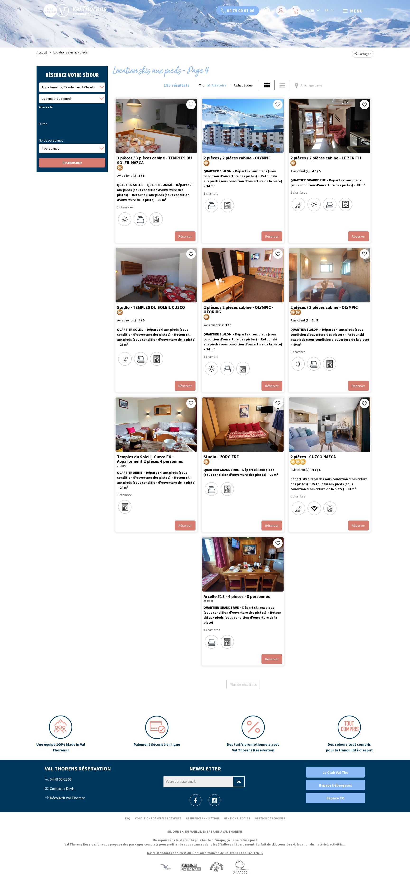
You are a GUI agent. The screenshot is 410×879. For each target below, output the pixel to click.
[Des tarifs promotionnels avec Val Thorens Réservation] (253, 734)
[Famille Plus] (217, 867)
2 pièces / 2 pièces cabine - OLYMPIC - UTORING (238, 309)
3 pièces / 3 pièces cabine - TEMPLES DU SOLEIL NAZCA (154, 160)
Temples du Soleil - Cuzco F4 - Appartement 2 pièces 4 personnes (150, 459)
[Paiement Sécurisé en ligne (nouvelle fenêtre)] (156, 734)
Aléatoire (219, 85)
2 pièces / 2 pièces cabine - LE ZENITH (325, 158)
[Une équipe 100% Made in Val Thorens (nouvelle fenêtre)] (60, 734)
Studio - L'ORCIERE (221, 456)
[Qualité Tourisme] (241, 867)
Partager (365, 54)
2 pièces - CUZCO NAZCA (313, 456)
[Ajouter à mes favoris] (191, 104)
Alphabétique (243, 85)
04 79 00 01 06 (240, 10)
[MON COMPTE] (280, 11)
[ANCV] (166, 867)
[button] (295, 11)
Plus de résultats (243, 684)
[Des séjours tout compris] (349, 734)
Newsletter (205, 768)
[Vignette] (267, 85)
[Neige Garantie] (190, 867)
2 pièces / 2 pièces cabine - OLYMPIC (237, 158)
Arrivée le (46, 107)
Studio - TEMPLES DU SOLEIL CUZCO (151, 307)
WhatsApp (267, 10)
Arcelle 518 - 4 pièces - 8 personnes (237, 596)
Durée (43, 124)
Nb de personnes (51, 140)
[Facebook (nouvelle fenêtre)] (195, 801)
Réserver (185, 236)
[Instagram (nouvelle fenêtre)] (214, 801)
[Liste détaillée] (282, 85)
